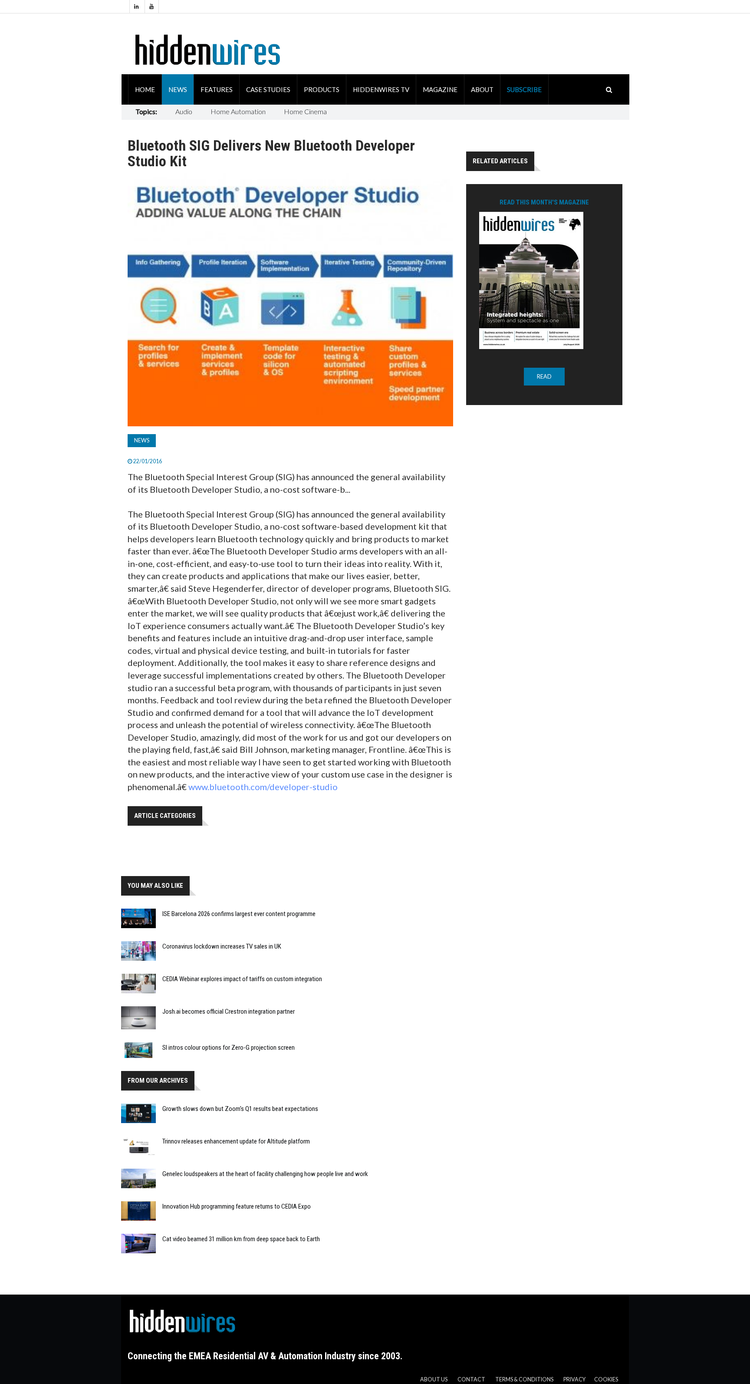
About (482, 89)
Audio (183, 111)
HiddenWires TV (381, 89)
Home (145, 89)
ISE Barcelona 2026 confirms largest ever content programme (239, 914)
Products (321, 89)
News (177, 89)
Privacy (574, 1379)
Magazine (440, 89)
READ (544, 376)
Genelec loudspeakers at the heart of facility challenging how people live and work (265, 1174)
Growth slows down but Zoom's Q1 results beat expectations (240, 1109)
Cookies (606, 1379)
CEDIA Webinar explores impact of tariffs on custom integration (242, 979)
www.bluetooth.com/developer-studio (263, 786)
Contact (471, 1379)
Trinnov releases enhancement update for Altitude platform (236, 1141)
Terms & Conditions (524, 1379)
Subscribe (524, 89)
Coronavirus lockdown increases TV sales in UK (221, 946)
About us (433, 1379)
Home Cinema (305, 111)
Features (217, 89)
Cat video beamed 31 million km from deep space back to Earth (241, 1239)
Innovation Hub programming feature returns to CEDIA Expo (236, 1206)
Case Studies (268, 89)
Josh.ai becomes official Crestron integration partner (228, 1011)
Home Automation (238, 111)
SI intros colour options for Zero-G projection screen (228, 1047)
